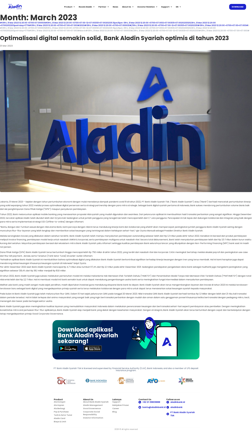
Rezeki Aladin (85, 7)
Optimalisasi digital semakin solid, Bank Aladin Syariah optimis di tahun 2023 (114, 38)
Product (68, 7)
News (115, 7)
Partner (102, 7)
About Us (126, 7)
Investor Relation (146, 7)
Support (165, 7)
